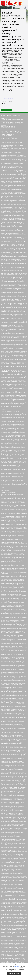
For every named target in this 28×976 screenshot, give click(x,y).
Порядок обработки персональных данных (11, 115)
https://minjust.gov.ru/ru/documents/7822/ (16, 489)
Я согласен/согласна (14, 973)
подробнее (17, 966)
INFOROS (13, 138)
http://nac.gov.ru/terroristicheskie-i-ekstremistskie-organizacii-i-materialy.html (11, 407)
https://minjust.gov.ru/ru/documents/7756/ (16, 263)
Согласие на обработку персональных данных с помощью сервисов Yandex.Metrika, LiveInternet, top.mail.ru (12, 124)
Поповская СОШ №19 (7, 98)
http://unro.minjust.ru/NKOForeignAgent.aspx (16, 366)
